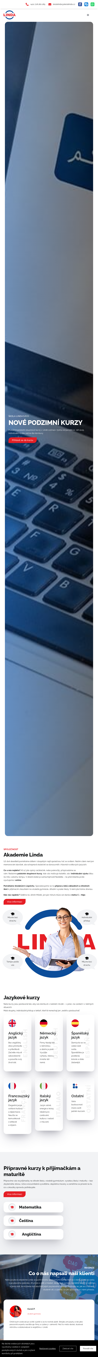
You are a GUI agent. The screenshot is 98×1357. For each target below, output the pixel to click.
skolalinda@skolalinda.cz (64, 4)
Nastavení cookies (47, 1348)
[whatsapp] (92, 4)
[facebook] (80, 4)
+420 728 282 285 (37, 4)
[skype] (86, 4)
